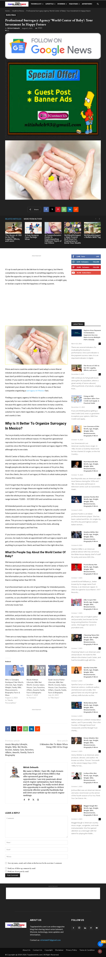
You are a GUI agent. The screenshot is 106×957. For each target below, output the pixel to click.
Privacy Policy (71, 950)
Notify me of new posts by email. (18, 871)
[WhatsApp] (64, 209)
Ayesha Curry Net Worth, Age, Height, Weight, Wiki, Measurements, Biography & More (91, 672)
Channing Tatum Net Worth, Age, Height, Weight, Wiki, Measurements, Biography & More (91, 640)
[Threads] (39, 799)
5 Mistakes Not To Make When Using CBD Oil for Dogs (54, 746)
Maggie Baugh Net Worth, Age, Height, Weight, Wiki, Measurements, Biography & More (91, 810)
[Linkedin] (70, 209)
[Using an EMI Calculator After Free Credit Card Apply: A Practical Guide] (76, 398)
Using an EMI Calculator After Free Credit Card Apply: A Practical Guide (91, 400)
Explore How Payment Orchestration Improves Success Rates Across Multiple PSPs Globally (92, 335)
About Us (26, 950)
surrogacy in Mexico (35, 390)
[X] (52, 209)
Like (97, 256)
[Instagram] (79, 928)
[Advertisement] (36, 261)
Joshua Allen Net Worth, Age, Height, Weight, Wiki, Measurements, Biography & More (91, 778)
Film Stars (73, 4)
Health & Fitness (18, 11)
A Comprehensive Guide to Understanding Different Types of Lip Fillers (53, 239)
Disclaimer (59, 950)
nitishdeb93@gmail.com (50, 940)
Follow (96, 262)
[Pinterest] (58, 209)
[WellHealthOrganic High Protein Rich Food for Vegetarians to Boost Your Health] (72, 228)
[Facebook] (46, 209)
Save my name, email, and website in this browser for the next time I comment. (35, 863)
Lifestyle (50, 4)
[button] (98, 4)
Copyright (49, 950)
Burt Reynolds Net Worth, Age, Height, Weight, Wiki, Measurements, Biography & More (91, 466)
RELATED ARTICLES (13, 219)
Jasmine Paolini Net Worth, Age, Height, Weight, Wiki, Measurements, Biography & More (91, 501)
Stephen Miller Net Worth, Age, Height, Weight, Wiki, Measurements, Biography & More (91, 537)
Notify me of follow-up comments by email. (22, 868)
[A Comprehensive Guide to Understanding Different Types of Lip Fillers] (53, 228)
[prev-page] (95, 218)
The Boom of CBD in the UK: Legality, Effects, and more (13, 238)
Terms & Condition (87, 950)
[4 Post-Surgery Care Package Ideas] (33, 228)
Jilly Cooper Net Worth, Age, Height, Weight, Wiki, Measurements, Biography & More (91, 604)
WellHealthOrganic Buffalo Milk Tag (92, 236)
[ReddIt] (75, 209)
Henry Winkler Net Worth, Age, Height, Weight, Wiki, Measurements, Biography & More (91, 743)
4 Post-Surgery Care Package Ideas (32, 237)
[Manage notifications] (100, 951)
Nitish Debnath (13, 28)
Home (7, 11)
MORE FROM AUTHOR (33, 219)
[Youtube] (97, 928)
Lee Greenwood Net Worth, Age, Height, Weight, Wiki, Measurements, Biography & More (91, 431)
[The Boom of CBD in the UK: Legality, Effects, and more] (13, 228)
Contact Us (37, 950)
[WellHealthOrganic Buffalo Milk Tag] (92, 228)
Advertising (87, 4)
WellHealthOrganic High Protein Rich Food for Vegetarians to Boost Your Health (72, 239)
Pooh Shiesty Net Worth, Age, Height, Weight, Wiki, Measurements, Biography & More (91, 569)
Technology (36, 4)
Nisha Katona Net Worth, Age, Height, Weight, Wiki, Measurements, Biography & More (91, 707)
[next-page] (99, 218)
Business (61, 4)
